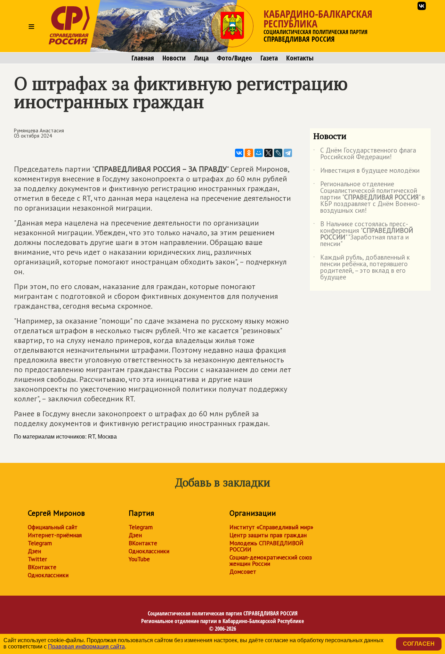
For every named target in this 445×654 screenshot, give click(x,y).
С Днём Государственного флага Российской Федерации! (364, 154)
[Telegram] (288, 153)
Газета (269, 58)
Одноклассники (48, 575)
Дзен (34, 551)
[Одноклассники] (249, 153)
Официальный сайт (53, 527)
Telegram (40, 543)
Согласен (419, 644)
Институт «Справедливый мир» (271, 527)
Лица (201, 58)
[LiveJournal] (278, 153)
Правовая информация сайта (86, 646)
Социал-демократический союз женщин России (270, 560)
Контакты (300, 58)
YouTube (139, 559)
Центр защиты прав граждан (268, 535)
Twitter (37, 559)
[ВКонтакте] (239, 153)
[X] (268, 153)
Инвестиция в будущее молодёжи (366, 171)
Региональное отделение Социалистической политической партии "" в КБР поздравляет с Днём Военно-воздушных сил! (369, 197)
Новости (174, 58)
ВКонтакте (42, 567)
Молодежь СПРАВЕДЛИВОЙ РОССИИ (266, 546)
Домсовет (242, 572)
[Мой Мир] (258, 153)
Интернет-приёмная (55, 535)
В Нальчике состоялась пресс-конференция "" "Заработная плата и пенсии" (363, 234)
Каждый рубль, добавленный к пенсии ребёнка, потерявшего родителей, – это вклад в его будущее (361, 267)
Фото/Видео (234, 58)
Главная (142, 58)
